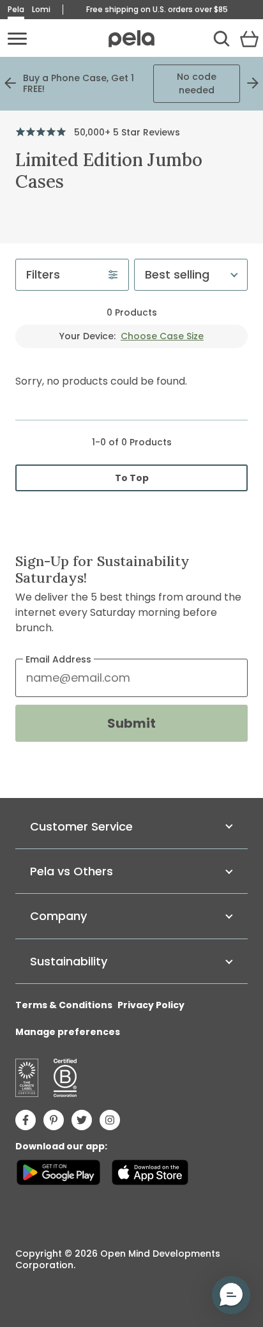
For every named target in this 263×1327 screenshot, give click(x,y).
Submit (131, 723)
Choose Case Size (162, 336)
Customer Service (81, 826)
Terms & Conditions (63, 1005)
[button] (231, 1295)
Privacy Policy (150, 1005)
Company (58, 916)
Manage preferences (67, 1031)
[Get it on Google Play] (58, 1172)
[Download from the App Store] (150, 1172)
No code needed (196, 83)
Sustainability (68, 961)
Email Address (58, 659)
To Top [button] (135, 480)
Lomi (41, 9)
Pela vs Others (71, 871)
